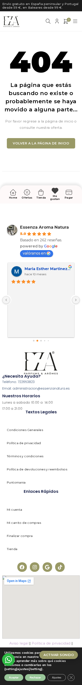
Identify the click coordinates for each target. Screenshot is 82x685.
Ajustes (56, 677)
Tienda (41, 197)
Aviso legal (18, 643)
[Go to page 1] (37, 340)
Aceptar (14, 677)
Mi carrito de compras (24, 523)
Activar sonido (59, 655)
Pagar (69, 197)
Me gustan (55, 197)
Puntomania (16, 482)
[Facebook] (22, 567)
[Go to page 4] (48, 340)
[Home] (13, 192)
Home (13, 197)
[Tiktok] (60, 567)
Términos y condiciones (25, 456)
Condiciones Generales (25, 430)
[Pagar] (69, 192)
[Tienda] (41, 192)
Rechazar (35, 677)
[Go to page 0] (33, 340)
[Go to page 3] (45, 340)
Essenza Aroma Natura (44, 227)
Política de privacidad (24, 443)
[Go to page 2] (41, 341)
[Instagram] (34, 567)
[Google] (47, 567)
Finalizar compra (20, 536)
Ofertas (27, 197)
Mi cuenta (14, 509)
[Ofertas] (27, 192)
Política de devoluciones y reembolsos (37, 469)
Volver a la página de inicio (41, 143)
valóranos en (34, 253)
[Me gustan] (55, 191)
